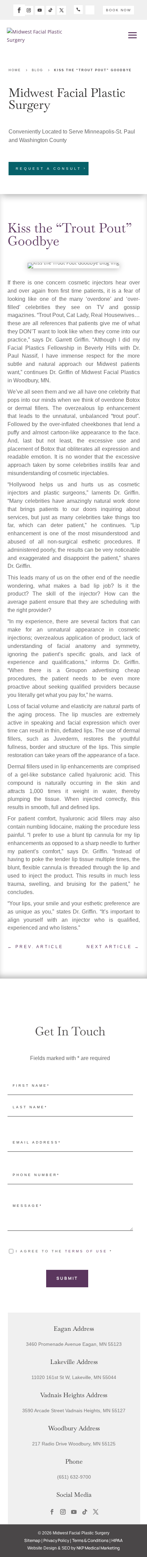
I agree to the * (64, 1251)
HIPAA (117, 1540)
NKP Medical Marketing (98, 1548)
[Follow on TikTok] (50, 10)
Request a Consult (48, 168)
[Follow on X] (61, 10)
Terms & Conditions (90, 1540)
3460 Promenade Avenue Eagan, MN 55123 (74, 1344)
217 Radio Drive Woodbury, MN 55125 (74, 1443)
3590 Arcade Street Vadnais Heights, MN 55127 (73, 1410)
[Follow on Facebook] (19, 10)
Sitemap (32, 1540)
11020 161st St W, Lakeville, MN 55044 (73, 1377)
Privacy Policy (56, 1540)
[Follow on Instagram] (28, 10)
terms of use (86, 1251)
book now (118, 10)
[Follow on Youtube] (39, 10)
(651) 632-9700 (74, 1477)
